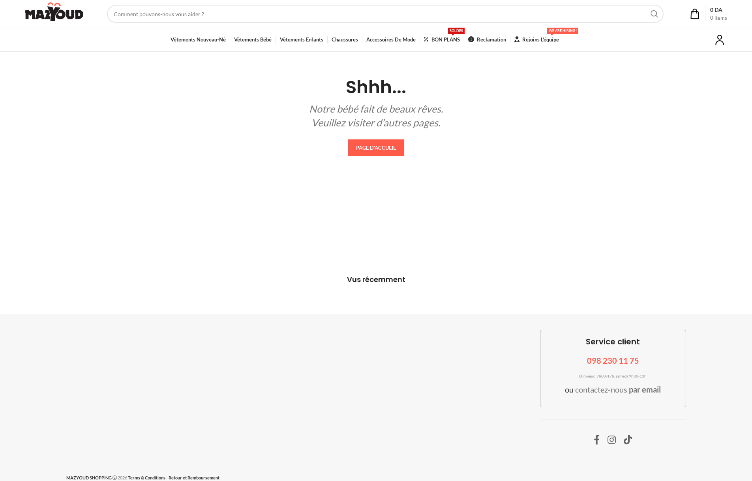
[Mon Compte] (719, 40)
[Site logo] (54, 13)
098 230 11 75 (613, 360)
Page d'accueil (376, 148)
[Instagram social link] (612, 440)
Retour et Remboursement (194, 477)
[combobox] (385, 14)
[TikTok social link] (628, 440)
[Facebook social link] (597, 440)
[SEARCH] (654, 14)
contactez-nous (618, 389)
